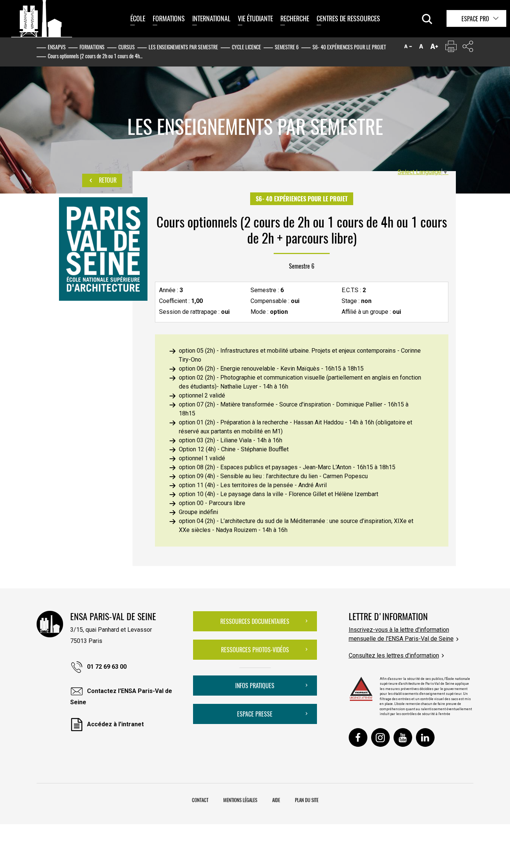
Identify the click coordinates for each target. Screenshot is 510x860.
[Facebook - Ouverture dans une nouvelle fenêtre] (358, 737)
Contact (200, 800)
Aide (276, 800)
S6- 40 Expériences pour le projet (349, 47)
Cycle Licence (246, 47)
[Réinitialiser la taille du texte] (421, 48)
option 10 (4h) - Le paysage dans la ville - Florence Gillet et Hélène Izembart (278, 494)
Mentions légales (240, 800)
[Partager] (467, 48)
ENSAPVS (57, 47)
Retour (106, 180)
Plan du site (306, 800)
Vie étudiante (255, 18)
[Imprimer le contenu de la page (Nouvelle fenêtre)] (451, 48)
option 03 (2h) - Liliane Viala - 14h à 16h (230, 440)
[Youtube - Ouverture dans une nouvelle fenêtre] (403, 737)
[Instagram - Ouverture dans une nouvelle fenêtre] (380, 737)
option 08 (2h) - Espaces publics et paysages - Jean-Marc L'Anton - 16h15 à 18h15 (287, 467)
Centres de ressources (348, 18)
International (211, 18)
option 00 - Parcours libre (212, 503)
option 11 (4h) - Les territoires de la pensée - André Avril (253, 485)
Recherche (294, 18)
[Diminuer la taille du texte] (408, 48)
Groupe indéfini (198, 512)
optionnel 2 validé (202, 395)
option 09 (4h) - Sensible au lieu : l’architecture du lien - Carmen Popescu (273, 476)
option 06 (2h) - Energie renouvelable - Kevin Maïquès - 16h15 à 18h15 (271, 368)
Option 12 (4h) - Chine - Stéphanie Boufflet (234, 449)
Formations (169, 18)
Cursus (126, 47)
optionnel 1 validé (202, 458)
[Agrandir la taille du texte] (434, 48)
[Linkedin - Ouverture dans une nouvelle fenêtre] (425, 737)
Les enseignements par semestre (183, 47)
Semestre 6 (287, 47)
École (137, 18)
